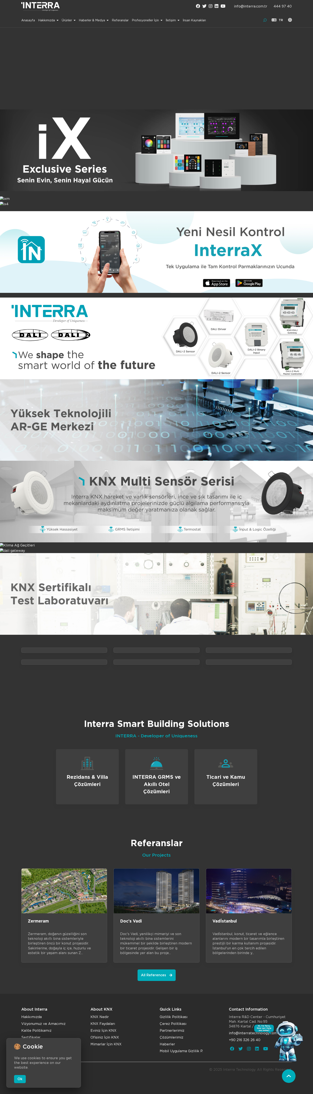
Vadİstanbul (224, 921)
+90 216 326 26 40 (244, 1040)
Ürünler (67, 20)
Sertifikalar (30, 1037)
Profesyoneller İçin (145, 20)
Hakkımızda (46, 20)
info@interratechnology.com (253, 1033)
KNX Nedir (99, 1017)
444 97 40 (283, 6)
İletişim (171, 20)
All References (153, 975)
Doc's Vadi (131, 921)
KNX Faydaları (102, 1024)
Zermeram (38, 921)
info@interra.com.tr (250, 6)
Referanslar (120, 20)
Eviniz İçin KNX (103, 1031)
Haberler (167, 1044)
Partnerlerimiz (172, 1031)
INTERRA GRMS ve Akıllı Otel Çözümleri (156, 784)
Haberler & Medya (92, 20)
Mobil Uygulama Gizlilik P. (181, 1051)
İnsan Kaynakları (194, 20)
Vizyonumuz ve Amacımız (43, 1024)
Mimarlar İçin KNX (106, 1044)
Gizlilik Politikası (174, 1017)
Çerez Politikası (173, 1024)
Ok (19, 1079)
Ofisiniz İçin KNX (104, 1037)
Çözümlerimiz (171, 1037)
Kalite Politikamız (36, 1031)
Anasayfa (28, 20)
